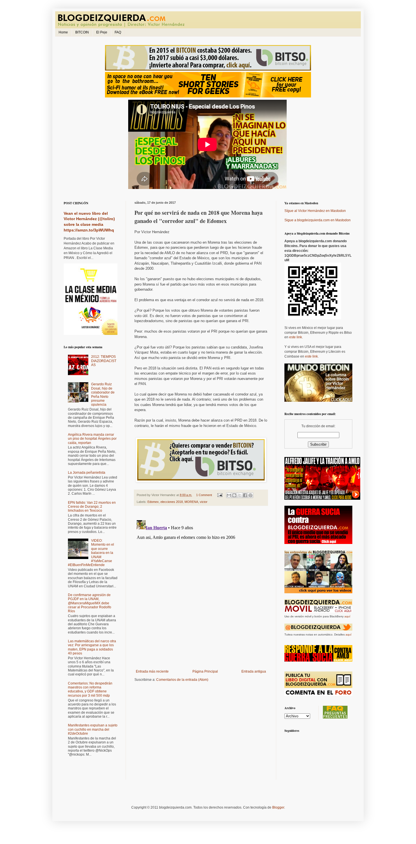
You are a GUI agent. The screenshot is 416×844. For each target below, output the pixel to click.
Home (63, 32)
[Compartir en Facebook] (245, 495)
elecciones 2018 (171, 501)
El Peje (101, 32)
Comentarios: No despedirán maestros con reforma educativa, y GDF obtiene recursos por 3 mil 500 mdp (90, 689)
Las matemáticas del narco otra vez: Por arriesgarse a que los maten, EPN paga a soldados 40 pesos (92, 647)
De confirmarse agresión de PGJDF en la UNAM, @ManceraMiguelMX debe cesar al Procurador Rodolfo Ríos (89, 603)
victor (203, 501)
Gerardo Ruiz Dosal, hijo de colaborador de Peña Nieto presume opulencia (103, 394)
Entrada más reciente (152, 671)
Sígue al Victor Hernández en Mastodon (315, 211)
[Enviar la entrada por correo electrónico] (219, 495)
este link (295, 337)
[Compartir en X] (240, 495)
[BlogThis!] (234, 495)
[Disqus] (200, 589)
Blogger (278, 807)
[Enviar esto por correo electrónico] (229, 495)
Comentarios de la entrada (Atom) (182, 680)
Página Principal (205, 671)
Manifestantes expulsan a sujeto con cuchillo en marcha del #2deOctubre (92, 729)
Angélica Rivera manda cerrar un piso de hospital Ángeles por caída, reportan (92, 439)
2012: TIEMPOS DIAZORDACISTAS (103, 361)
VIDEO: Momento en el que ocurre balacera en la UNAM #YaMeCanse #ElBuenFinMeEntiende (91, 553)
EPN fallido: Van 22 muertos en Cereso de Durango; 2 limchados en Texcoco (92, 507)
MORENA (191, 501)
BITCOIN (82, 32)
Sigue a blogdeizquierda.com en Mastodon (317, 220)
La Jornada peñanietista (86, 473)
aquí (347, 616)
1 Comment (204, 495)
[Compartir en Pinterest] (250, 495)
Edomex (153, 501)
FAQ (118, 32)
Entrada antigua (253, 671)
